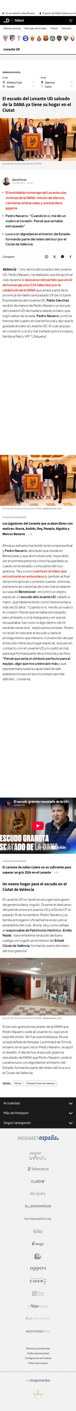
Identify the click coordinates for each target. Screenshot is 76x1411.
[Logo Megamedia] (40, 1380)
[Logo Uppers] (38, 1268)
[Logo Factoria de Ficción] (38, 1218)
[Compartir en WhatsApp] (46, 257)
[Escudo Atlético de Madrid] (12, 38)
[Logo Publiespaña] (38, 1318)
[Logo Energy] (38, 1243)
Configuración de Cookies (38, 1358)
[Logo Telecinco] (38, 1168)
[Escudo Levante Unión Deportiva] (59, 38)
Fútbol (19, 20)
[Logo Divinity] (38, 1193)
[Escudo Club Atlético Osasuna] (73, 38)
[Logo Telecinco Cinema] (38, 1281)
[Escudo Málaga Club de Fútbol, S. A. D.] (66, 38)
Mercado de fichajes (36, 28)
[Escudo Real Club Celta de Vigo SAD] (19, 38)
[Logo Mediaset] (38, 1140)
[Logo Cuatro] (38, 1181)
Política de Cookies (38, 1363)
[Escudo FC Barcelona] (46, 38)
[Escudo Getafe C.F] (52, 38)
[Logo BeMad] (38, 1256)
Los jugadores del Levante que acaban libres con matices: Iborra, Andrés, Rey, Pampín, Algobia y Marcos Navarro (37, 529)
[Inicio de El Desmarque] (7, 20)
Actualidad (12, 1103)
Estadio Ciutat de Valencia (41, 1083)
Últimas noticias (12, 28)
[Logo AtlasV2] (38, 1306)
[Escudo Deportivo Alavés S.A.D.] (26, 38)
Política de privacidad (38, 1353)
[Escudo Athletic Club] (5, 38)
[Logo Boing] (38, 1231)
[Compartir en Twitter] (54, 257)
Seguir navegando (17, 1123)
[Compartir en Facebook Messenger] (62, 257)
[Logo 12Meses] (38, 1293)
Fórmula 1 (67, 28)
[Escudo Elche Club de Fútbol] (32, 38)
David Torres (19, 179)
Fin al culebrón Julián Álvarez (20, 13)
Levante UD (12, 49)
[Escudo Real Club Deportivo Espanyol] (39, 38)
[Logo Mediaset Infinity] (38, 1156)
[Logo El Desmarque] (38, 1206)
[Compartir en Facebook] (70, 257)
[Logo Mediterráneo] (38, 1331)
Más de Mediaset (16, 1113)
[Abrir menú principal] (70, 20)
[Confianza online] (38, 1397)
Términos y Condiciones (38, 1348)
